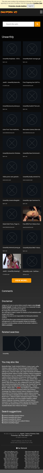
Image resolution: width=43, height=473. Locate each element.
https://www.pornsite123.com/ (11, 458)
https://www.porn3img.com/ (32, 465)
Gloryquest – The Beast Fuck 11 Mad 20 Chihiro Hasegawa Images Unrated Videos (21, 396)
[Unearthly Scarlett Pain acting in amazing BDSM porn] (32, 103)
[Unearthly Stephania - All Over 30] (12, 55)
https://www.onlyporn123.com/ (32, 461)
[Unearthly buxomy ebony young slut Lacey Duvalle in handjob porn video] (12, 103)
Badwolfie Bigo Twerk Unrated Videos (13, 366)
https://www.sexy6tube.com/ (32, 453)
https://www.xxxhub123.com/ (11, 463)
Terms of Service (30, 434)
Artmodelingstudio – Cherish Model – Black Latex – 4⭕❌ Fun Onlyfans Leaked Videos (20, 387)
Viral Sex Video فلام (16, 372)
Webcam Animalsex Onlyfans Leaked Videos (21, 400)
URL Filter (21, 435)
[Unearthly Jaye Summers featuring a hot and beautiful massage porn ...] (32, 197)
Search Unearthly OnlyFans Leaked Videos (16, 421)
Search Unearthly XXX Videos (12, 417)
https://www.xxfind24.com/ (11, 466)
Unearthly (6, 353)
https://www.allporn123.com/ (32, 459)
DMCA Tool (28, 435)
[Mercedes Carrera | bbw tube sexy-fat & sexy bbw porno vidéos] (32, 126)
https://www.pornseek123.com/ (32, 455)
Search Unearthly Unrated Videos (13, 415)
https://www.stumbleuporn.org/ (32, 468)
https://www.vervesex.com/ (11, 461)
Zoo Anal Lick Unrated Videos (11, 404)
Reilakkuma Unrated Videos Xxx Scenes (22, 389)
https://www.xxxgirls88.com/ (32, 451)
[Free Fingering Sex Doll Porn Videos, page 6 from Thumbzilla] (32, 79)
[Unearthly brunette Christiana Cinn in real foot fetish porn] (12, 150)
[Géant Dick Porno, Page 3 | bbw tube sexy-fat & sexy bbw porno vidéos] (12, 221)
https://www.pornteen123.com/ (32, 458)
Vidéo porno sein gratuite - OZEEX (13, 177)
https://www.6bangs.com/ (11, 454)
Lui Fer (14, 375)
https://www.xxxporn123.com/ (11, 465)
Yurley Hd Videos (12, 379)
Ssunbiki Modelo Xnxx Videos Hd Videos (14, 405)
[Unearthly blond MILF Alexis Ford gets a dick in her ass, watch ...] (32, 244)
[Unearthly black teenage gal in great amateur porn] (32, 55)
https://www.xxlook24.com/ (11, 468)
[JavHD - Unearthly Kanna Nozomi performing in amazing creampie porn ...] (12, 79)
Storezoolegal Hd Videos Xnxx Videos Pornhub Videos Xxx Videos (19, 369)
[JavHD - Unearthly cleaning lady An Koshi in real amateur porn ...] (12, 268)
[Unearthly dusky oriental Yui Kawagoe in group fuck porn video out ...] (32, 173)
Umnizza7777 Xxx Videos (9, 402)
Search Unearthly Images (11, 423)
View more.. (21, 280)
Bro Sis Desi (5, 389)
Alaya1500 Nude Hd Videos (31, 372)
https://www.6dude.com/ (11, 455)
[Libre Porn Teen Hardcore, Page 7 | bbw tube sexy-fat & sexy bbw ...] (12, 126)
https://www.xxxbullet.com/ (11, 462)
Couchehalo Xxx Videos (28, 404)
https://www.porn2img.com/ (32, 463)
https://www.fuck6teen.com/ (32, 454)
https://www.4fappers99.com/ (11, 453)
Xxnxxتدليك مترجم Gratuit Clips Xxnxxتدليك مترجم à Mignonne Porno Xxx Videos (21, 381)
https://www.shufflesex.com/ (11, 459)
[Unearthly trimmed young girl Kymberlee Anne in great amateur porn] (12, 244)
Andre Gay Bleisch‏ (12, 386)
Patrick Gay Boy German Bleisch (28, 402)
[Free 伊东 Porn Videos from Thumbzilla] (32, 221)
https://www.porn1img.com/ (32, 462)
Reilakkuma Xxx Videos (21, 395)
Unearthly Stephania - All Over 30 (13, 59)
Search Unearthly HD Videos (12, 419)
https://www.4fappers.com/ (11, 451)
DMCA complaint (7, 325)
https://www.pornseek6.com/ (32, 457)
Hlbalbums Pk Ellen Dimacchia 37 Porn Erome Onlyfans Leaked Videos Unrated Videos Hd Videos (20, 393)
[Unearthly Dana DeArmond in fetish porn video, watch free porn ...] (32, 150)
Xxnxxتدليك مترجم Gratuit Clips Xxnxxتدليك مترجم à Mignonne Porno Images (19, 379)
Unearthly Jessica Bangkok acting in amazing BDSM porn (20, 200)
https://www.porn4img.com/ (32, 466)
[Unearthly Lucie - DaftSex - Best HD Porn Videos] (32, 268)
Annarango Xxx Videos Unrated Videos (14, 391)
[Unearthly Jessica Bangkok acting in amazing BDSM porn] (12, 197)
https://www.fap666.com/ (11, 457)
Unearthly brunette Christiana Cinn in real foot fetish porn (20, 153)
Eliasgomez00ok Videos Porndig (12, 373)
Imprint (22, 434)
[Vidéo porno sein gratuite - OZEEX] (12, 173)
